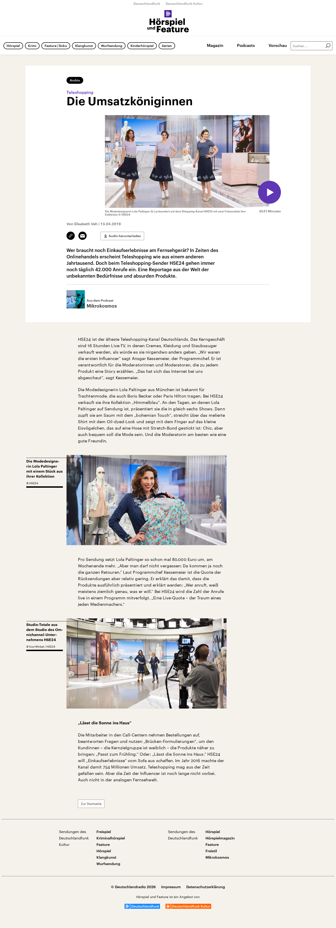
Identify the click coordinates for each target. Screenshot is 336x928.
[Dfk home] (188, 907)
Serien (167, 46)
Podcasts (246, 45)
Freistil (211, 851)
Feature (103, 844)
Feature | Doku (56, 46)
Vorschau (278, 45)
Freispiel (103, 831)
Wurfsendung (111, 46)
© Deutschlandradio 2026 (133, 887)
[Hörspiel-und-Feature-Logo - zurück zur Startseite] (168, 21)
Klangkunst (84, 46)
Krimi (32, 46)
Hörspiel (13, 46)
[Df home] (142, 907)
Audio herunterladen (125, 236)
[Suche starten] (328, 46)
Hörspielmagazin (220, 838)
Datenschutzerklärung (205, 887)
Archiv (75, 80)
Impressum (171, 887)
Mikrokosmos (217, 857)
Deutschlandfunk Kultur (184, 3)
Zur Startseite (91, 804)
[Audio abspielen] (269, 192)
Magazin (215, 45)
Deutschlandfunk (146, 3)
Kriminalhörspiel (110, 838)
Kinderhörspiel (142, 46)
